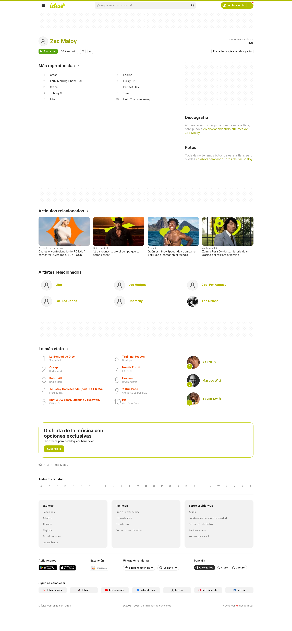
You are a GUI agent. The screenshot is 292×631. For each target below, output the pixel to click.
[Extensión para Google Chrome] (99, 567)
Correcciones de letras (129, 530)
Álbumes (47, 524)
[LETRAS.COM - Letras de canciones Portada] (57, 5)
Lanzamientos (51, 542)
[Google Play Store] (48, 567)
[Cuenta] (250, 5)
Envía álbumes (124, 518)
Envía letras (122, 524)
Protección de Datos (201, 524)
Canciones (49, 512)
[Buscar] (192, 5)
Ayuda (192, 512)
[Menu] (43, 5)
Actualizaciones (52, 536)
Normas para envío (199, 536)
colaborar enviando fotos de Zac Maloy (224, 159)
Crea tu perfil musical (128, 512)
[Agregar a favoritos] (83, 51)
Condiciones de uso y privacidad (208, 518)
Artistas (47, 518)
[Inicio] (40, 464)
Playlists (47, 530)
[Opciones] (90, 51)
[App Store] (67, 567)
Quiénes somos (197, 530)
